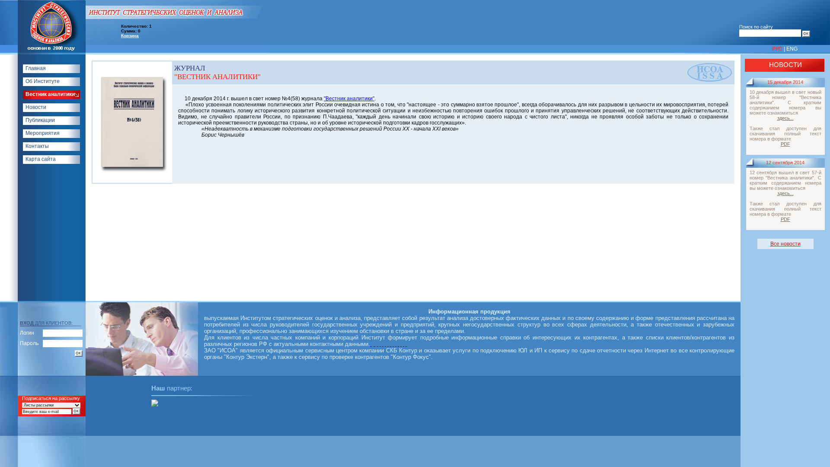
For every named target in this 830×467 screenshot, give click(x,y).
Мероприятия (43, 133)
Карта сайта (41, 159)
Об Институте (43, 81)
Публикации (40, 120)
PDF (785, 144)
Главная (36, 68)
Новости (36, 107)
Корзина (130, 35)
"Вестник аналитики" (349, 99)
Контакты (37, 146)
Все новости (785, 244)
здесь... (785, 118)
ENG (792, 49)
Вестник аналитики (50, 94)
